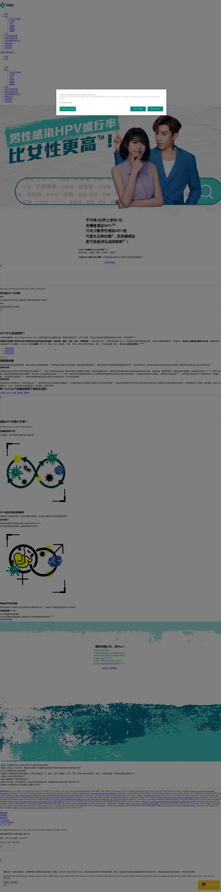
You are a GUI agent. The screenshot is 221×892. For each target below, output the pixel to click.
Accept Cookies (155, 109)
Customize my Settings (68, 109)
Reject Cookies (138, 109)
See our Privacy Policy (66, 102)
